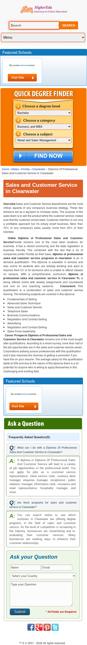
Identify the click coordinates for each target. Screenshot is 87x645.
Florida (25, 169)
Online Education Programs (43, 9)
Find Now (43, 156)
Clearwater (38, 169)
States (15, 169)
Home (5, 169)
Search (68, 25)
